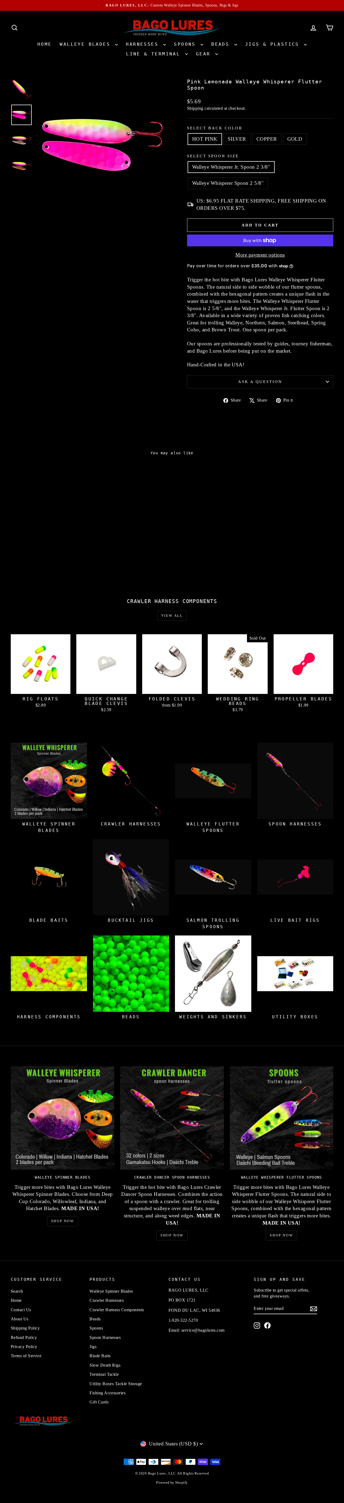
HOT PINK (204, 139)
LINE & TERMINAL (155, 53)
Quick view (48, 538)
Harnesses (144, 44)
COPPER (266, 139)
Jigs (92, 1346)
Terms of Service (26, 1355)
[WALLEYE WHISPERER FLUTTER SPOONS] (281, 1118)
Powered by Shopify (172, 1482)
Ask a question (260, 382)
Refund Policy (24, 1337)
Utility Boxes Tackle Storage (115, 1383)
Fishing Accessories (107, 1393)
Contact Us (21, 1309)
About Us (19, 1319)
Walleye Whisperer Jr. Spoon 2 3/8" (231, 167)
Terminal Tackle (104, 1374)
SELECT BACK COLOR (214, 128)
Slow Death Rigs (104, 1365)
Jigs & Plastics (274, 44)
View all (172, 616)
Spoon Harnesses (105, 1337)
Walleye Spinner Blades (111, 1291)
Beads (95, 1319)
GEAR (205, 53)
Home (44, 44)
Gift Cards (99, 1402)
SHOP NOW (62, 1221)
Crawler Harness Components (116, 1309)
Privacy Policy (24, 1346)
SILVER (237, 139)
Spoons (186, 44)
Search (17, 1291)
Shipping (195, 108)
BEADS (222, 44)
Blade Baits (99, 1355)
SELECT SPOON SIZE (213, 156)
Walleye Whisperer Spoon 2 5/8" (228, 183)
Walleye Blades (87, 44)
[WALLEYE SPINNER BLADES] (62, 1118)
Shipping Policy (25, 1328)
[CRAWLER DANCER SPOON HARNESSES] (172, 1118)
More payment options (260, 255)
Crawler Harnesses (106, 1300)
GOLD (294, 139)
